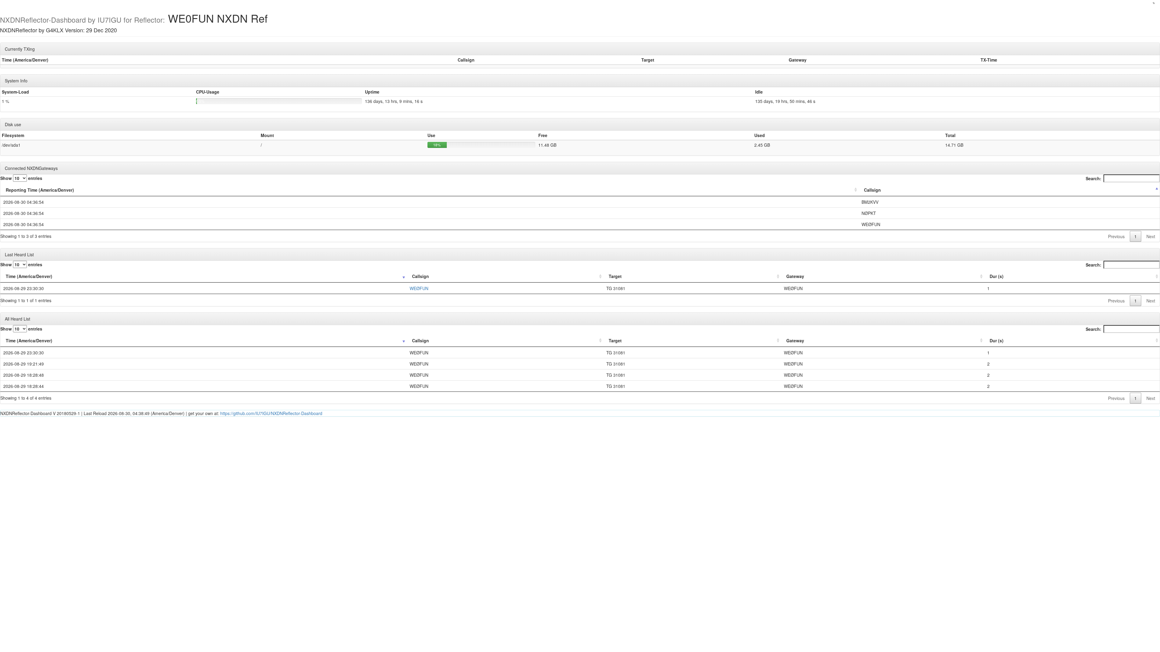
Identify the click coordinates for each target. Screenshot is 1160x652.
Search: (1093, 178)
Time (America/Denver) (29, 276)
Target (615, 276)
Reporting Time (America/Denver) (40, 190)
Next (1150, 236)
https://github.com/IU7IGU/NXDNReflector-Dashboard (271, 413)
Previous (1116, 236)
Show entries (21, 178)
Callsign (872, 190)
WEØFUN (419, 288)
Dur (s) (997, 276)
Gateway (795, 276)
